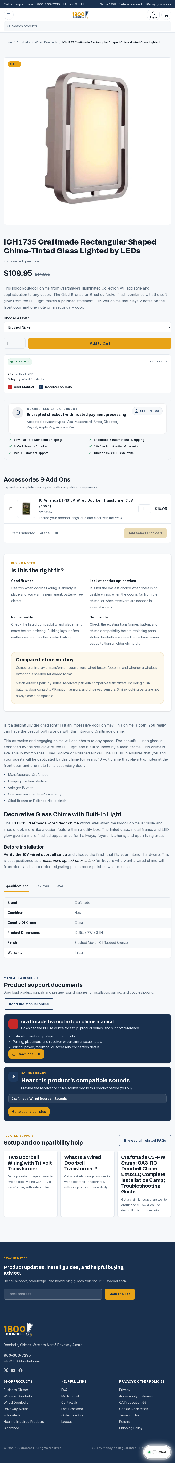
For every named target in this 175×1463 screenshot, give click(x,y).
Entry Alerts (12, 1415)
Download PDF (29, 1054)
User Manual (24, 387)
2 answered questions (22, 261)
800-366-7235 (48, 4)
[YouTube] (13, 1370)
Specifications (16, 886)
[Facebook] (20, 1370)
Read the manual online (29, 1004)
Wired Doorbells (46, 42)
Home (8, 42)
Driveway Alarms (16, 1409)
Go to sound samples (29, 1111)
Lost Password (72, 1409)
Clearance (11, 1428)
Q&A (59, 886)
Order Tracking (72, 1415)
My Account (70, 1396)
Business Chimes (16, 1390)
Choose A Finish (17, 318)
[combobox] (90, 26)
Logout (66, 1421)
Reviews (42, 886)
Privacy (124, 1390)
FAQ (64, 1390)
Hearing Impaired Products (24, 1421)
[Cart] (166, 15)
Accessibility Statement (136, 1396)
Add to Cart (100, 343)
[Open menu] (9, 15)
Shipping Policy (130, 1428)
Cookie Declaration (133, 1409)
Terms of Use (129, 1415)
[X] (6, 1370)
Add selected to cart (145, 533)
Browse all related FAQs (145, 1140)
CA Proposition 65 (132, 1402)
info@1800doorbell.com (22, 1361)
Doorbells (23, 42)
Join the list (120, 1294)
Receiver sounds (58, 387)
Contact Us (69, 1402)
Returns (125, 1421)
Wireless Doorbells (18, 1396)
